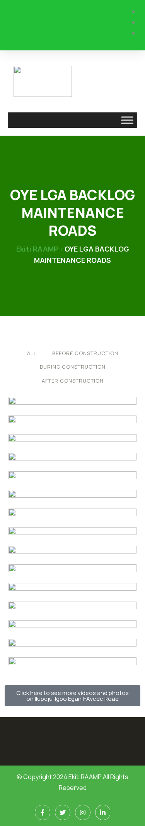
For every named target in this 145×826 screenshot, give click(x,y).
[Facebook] (42, 812)
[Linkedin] (103, 812)
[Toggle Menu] (127, 120)
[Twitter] (62, 812)
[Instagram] (82, 812)
